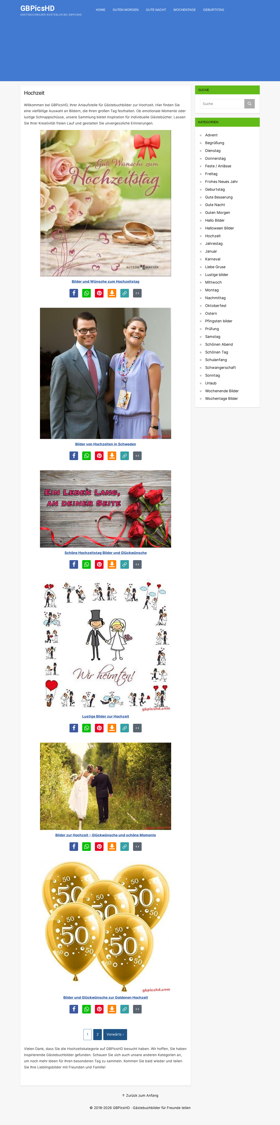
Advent (211, 135)
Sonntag (212, 375)
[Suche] (249, 103)
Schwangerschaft (220, 367)
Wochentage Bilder (221, 398)
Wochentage (184, 9)
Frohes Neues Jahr (221, 181)
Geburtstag (213, 9)
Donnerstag (215, 158)
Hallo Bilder (215, 220)
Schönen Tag (216, 352)
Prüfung (212, 329)
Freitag (211, 174)
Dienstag (213, 150)
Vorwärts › (115, 1034)
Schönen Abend (219, 344)
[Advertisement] (140, 50)
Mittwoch (213, 282)
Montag (212, 290)
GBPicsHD (121, 1108)
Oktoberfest (216, 305)
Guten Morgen (126, 9)
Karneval (212, 259)
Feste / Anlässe (218, 166)
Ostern (211, 313)
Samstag (212, 336)
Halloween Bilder (219, 228)
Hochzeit (213, 236)
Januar (211, 251)
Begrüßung (214, 143)
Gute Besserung (219, 197)
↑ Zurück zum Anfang (140, 1095)
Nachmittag (215, 298)
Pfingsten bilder (218, 321)
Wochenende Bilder (222, 391)
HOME (100, 9)
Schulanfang (216, 360)
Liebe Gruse (215, 267)
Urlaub (210, 383)
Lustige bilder (216, 274)
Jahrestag (214, 243)
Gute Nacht (156, 9)
